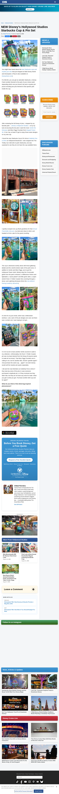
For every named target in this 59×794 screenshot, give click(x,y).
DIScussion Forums (20, 774)
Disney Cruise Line (47, 166)
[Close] (56, 786)
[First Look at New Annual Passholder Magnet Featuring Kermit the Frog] (28, 548)
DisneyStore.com (7, 76)
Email (19, 36)
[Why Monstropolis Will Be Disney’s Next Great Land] (10, 548)
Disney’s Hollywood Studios (19, 125)
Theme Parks (45, 153)
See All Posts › (18, 504)
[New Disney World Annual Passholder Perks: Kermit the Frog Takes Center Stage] (10, 569)
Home (2, 23)
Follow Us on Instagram (12, 622)
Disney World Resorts (48, 162)
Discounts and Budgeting (49, 159)
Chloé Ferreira (7, 33)
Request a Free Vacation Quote (20, 460)
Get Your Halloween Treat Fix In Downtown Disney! (48, 63)
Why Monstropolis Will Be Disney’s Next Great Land (9, 556)
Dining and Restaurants (48, 156)
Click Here (29, 9)
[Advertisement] (19, 157)
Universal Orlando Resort (49, 172)
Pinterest (14, 36)
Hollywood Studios (9, 23)
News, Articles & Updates (13, 670)
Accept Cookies (38, 791)
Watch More (31, 518)
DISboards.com (46, 150)
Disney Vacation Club (48, 169)
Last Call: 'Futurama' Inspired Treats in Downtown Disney (47, 57)
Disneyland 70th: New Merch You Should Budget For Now (19, 610)
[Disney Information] (4, 1)
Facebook (7, 36)
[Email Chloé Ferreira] (15, 507)
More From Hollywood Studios (15, 540)
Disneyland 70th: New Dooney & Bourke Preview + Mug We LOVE (19, 602)
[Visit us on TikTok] (17, 781)
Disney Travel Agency (29, 774)
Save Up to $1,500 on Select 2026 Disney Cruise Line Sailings (29, 6)
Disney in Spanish (39, 774)
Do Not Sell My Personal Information (23, 791)
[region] (29, 789)
